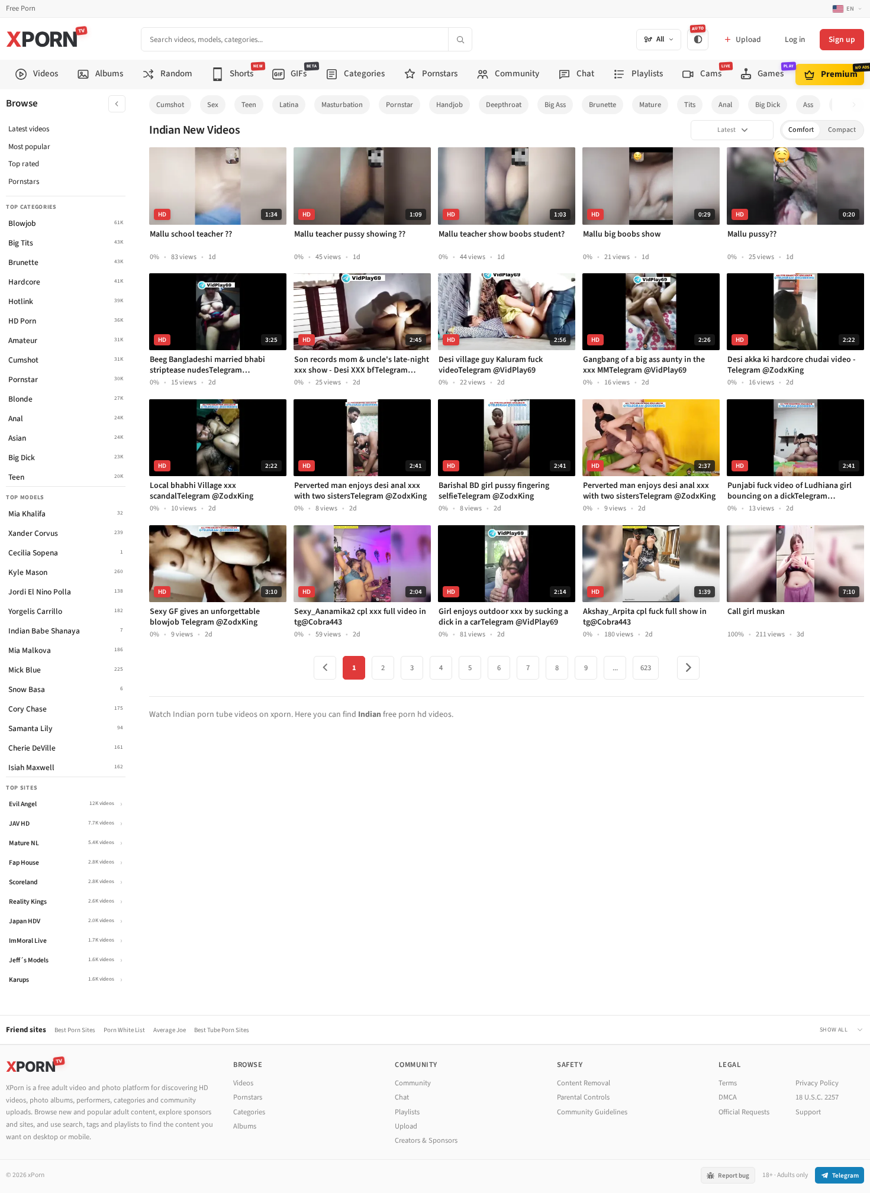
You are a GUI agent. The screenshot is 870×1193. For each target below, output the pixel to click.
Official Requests (743, 1112)
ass (808, 104)
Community (413, 1083)
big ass (555, 104)
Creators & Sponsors (426, 1140)
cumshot (170, 104)
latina (288, 104)
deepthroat (503, 104)
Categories (249, 1112)
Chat (402, 1097)
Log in (795, 39)
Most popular (29, 146)
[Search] (460, 39)
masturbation (342, 104)
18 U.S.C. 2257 (817, 1097)
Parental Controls (583, 1097)
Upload (406, 1126)
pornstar (399, 104)
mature (650, 104)
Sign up (842, 39)
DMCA (727, 1097)
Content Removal (583, 1083)
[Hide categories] (116, 103)
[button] (857, 105)
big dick (767, 104)
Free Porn (21, 8)
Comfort (801, 130)
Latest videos (28, 129)
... (615, 667)
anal (725, 104)
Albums (244, 1126)
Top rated (23, 164)
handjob (449, 104)
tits (689, 104)
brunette (602, 104)
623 (645, 667)
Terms (727, 1083)
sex (212, 104)
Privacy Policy (817, 1083)
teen (248, 104)
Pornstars (23, 181)
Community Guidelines (592, 1112)
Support (808, 1112)
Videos (243, 1083)
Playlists (407, 1112)
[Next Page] (688, 668)
